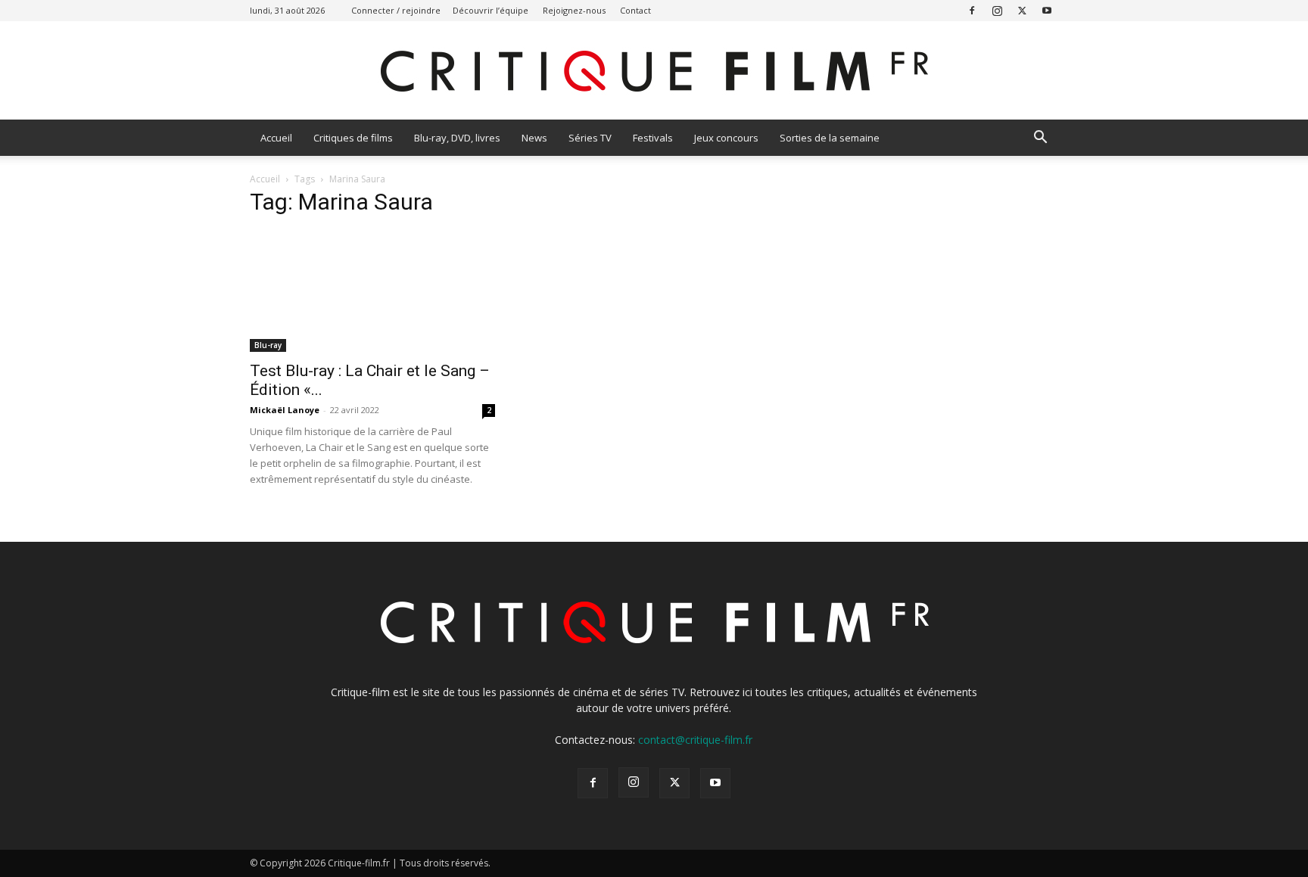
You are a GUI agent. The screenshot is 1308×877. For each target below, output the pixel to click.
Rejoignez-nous (574, 10)
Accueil (276, 138)
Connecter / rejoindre (396, 10)
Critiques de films (353, 138)
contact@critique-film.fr (695, 739)
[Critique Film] (654, 71)
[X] (1022, 10)
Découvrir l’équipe (490, 10)
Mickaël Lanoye (284, 409)
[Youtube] (1047, 10)
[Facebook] (972, 10)
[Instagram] (997, 10)
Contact (635, 10)
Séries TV (590, 138)
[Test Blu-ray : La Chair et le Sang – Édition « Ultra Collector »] (372, 291)
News (534, 138)
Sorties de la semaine (830, 138)
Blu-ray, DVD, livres (457, 138)
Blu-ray (268, 345)
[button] (1040, 139)
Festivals (653, 138)
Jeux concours (726, 138)
